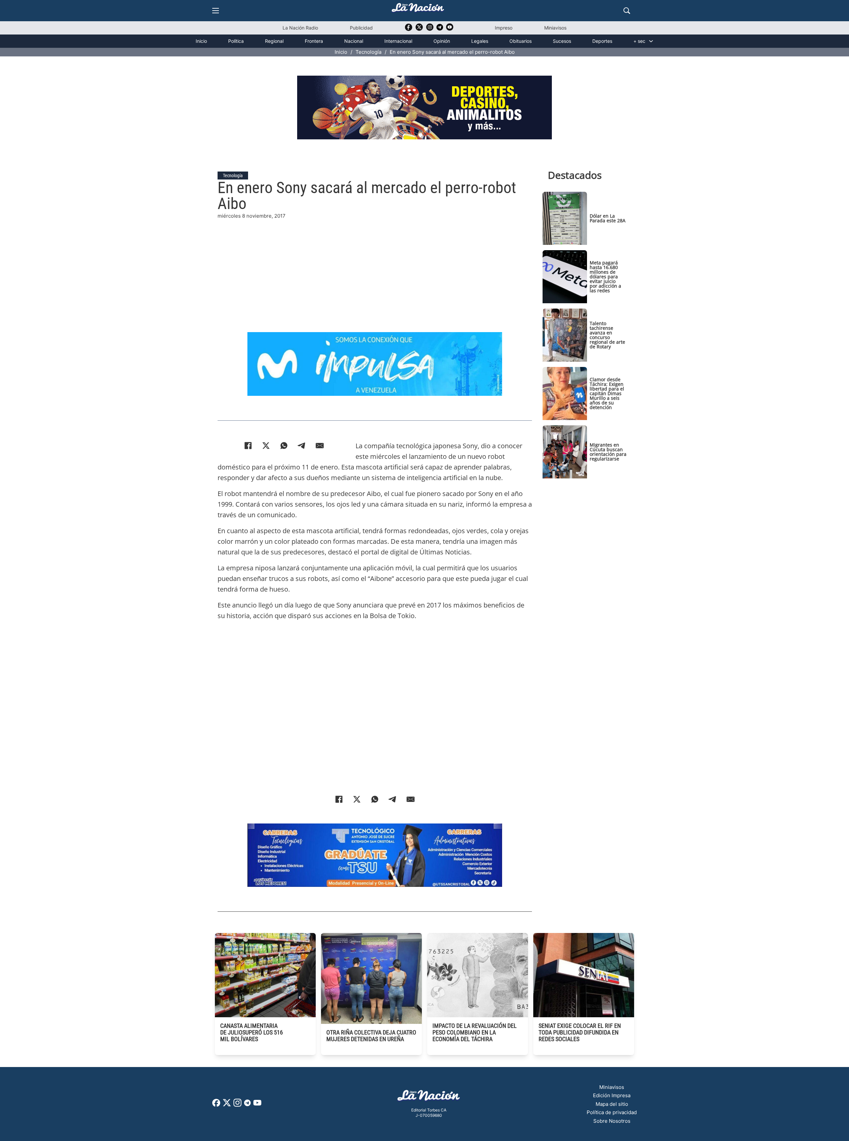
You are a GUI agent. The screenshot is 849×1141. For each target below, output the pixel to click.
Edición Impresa (611, 1095)
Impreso (503, 28)
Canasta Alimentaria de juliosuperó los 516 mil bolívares (251, 1032)
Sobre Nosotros (611, 1121)
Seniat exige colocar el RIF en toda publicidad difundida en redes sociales (580, 1032)
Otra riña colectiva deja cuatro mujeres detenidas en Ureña (371, 1035)
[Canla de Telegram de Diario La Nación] (247, 1105)
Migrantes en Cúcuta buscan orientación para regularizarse (608, 452)
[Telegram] (302, 446)
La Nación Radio (300, 28)
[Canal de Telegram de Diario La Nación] (439, 29)
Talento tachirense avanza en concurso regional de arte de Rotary (607, 335)
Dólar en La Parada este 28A (607, 218)
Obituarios (520, 41)
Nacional (353, 41)
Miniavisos (555, 28)
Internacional (398, 41)
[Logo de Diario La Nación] (429, 1097)
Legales (479, 41)
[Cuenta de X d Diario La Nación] (227, 1105)
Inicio (201, 41)
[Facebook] (248, 446)
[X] (266, 446)
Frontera (314, 41)
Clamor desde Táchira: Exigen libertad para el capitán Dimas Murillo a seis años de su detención (607, 393)
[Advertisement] (375, 266)
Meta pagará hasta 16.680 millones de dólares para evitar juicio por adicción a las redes (605, 276)
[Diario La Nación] (417, 9)
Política (236, 41)
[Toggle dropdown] (651, 41)
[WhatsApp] (284, 446)
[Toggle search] (627, 10)
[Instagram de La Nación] (430, 29)
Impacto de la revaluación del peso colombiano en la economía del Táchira (474, 1032)
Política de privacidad (612, 1112)
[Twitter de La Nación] (419, 29)
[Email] (320, 446)
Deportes (602, 41)
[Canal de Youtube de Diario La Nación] (450, 29)
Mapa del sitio (612, 1104)
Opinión (441, 41)
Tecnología (368, 52)
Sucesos (562, 41)
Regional (274, 41)
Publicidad (361, 28)
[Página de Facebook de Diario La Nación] (216, 1105)
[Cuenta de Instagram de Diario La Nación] (237, 1105)
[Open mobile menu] (215, 10)
